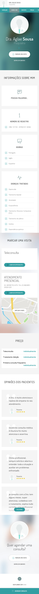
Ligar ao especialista (16, 265)
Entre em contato (19, 60)
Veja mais (19, 509)
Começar (4, 10)
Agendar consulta (21, 591)
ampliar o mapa (19, 310)
